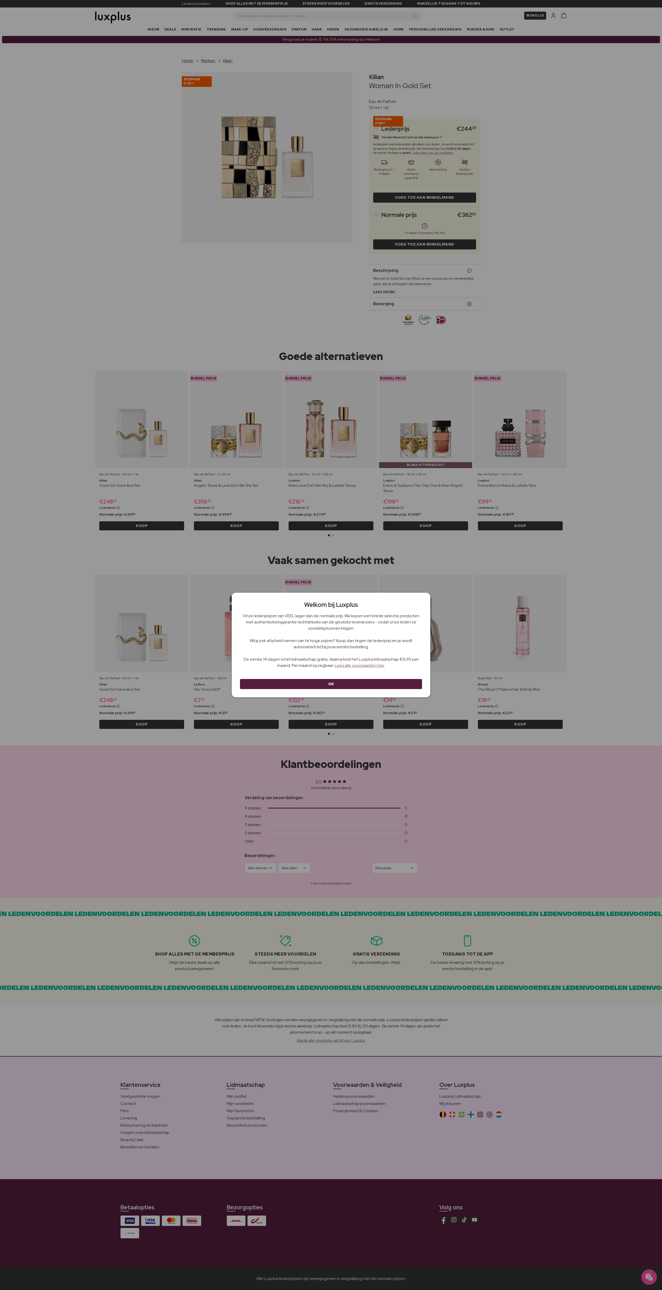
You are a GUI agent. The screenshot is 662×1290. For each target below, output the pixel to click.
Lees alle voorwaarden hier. (360, 665)
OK (331, 684)
